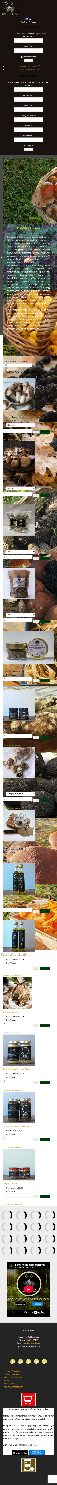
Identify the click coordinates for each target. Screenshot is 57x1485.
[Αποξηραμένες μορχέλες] (19, 583)
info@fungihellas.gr (31, 1343)
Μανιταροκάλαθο (10, 1012)
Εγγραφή (28, 149)
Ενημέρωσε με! (10, 856)
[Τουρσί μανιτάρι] (19, 1165)
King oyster (8, 413)
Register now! (40, 34)
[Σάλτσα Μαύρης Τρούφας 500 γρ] (19, 1107)
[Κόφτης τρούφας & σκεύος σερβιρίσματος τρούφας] (19, 826)
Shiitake (6, 476)
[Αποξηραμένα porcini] (19, 520)
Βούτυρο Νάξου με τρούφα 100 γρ (18, 667)
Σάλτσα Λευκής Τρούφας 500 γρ (17, 1069)
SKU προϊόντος (9, 352)
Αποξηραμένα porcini (12, 539)
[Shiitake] (19, 457)
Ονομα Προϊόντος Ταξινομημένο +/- (18, 346)
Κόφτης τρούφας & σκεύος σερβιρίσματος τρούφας (25, 845)
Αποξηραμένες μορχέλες (13, 602)
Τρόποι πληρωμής (12, 1371)
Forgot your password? (30, 66)
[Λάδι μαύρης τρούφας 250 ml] (19, 936)
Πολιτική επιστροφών (13, 1387)
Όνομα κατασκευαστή (12, 355)
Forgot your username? (30, 69)
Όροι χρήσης (10, 1384)
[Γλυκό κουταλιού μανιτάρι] (19, 705)
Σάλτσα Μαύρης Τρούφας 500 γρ (17, 1126)
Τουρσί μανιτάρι (10, 1184)
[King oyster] (19, 394)
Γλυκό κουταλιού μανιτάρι (14, 724)
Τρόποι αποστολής (12, 1374)
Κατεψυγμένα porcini (12, 781)
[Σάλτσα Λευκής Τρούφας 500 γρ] (19, 1050)
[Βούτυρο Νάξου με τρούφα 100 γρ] (28, 647)
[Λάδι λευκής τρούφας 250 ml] (19, 879)
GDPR (6, 1381)
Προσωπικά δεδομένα (13, 1377)
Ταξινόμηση (8, 359)
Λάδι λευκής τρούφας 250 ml (15, 898)
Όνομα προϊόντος (10, 349)
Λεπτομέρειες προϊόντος (13, 440)
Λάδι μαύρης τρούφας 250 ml (16, 955)
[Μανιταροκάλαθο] (17, 993)
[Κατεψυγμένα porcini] (19, 762)
